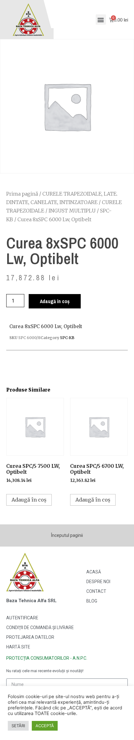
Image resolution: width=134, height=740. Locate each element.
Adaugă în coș (54, 301)
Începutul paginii (67, 535)
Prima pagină (22, 194)
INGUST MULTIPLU (72, 211)
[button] (101, 19)
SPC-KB (67, 337)
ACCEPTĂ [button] (45, 725)
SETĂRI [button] (18, 725)
